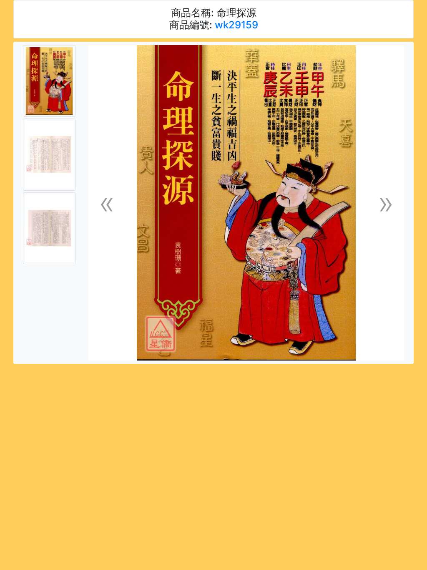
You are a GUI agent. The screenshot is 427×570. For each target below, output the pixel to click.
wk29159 (236, 25)
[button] (106, 203)
